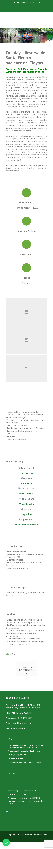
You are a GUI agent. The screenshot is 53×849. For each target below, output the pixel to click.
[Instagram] (29, 7)
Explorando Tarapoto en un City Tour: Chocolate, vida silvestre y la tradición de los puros (26, 746)
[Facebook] (23, 7)
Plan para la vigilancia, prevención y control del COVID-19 (25, 802)
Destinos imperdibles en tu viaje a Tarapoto (24, 762)
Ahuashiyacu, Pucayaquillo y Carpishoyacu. (24, 751)
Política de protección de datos (19, 794)
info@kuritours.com (21, 2)
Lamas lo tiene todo (15, 758)
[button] (6, 842)
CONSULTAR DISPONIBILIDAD (26, 670)
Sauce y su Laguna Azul (17, 755)
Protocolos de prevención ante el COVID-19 (24, 798)
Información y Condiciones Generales (22, 791)
